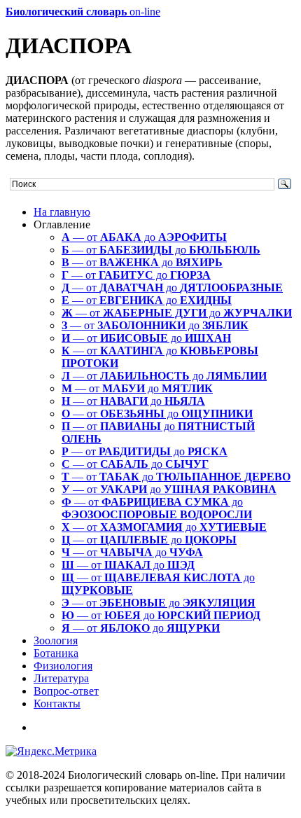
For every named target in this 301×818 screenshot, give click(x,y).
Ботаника (56, 653)
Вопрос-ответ (66, 691)
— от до (144, 237)
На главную (62, 212)
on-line (83, 12)
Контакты (57, 703)
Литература (61, 678)
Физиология (63, 666)
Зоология (56, 640)
